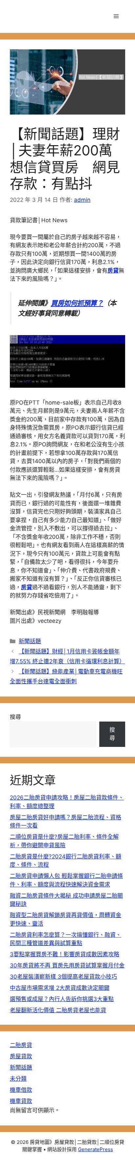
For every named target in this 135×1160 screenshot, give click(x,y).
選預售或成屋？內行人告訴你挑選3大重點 (62, 999)
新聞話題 (30, 641)
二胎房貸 (21, 1045)
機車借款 (21, 1090)
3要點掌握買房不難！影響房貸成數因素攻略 (64, 954)
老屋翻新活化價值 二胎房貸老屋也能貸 (58, 1010)
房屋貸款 (21, 1056)
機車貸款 (21, 1101)
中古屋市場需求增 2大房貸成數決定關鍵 (59, 988)
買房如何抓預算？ (77, 303)
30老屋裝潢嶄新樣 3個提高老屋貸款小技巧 (63, 976)
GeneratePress (95, 1149)
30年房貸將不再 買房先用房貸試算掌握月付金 (67, 965)
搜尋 (15, 717)
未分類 (18, 1078)
